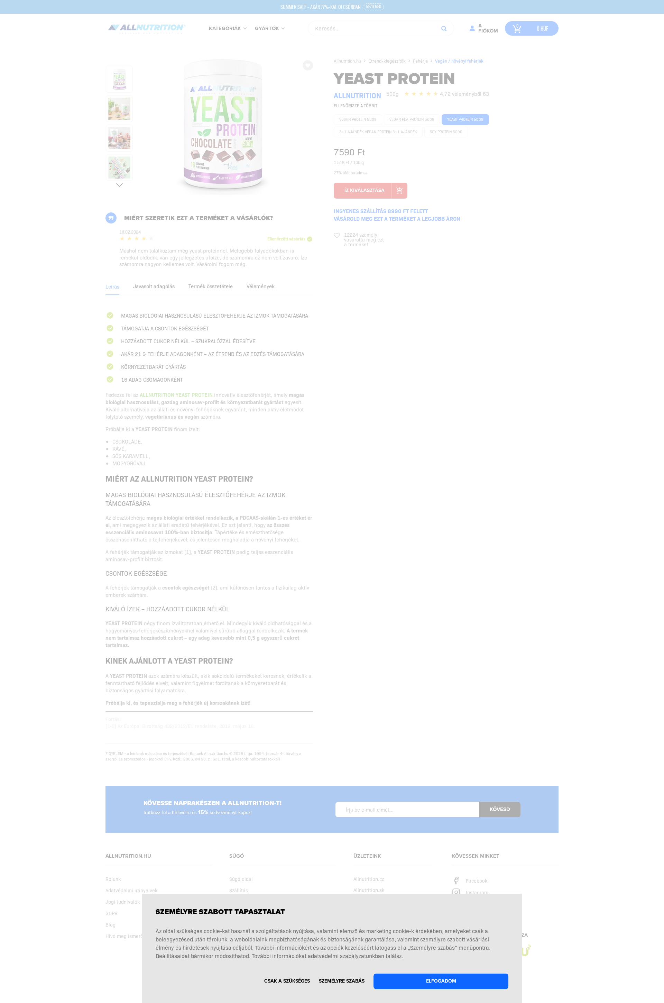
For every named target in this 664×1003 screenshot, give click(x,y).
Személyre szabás (342, 981)
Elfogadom (441, 981)
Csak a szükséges (287, 981)
